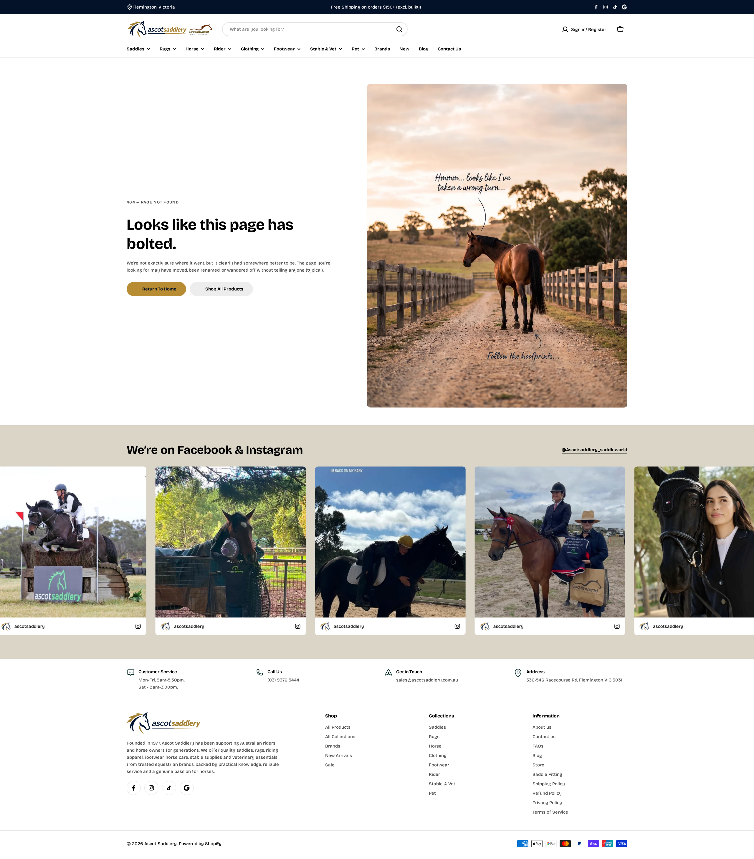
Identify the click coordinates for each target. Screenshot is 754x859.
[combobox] (315, 29)
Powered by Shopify (200, 843)
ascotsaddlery (151, 626)
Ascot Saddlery (160, 843)
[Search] (399, 29)
